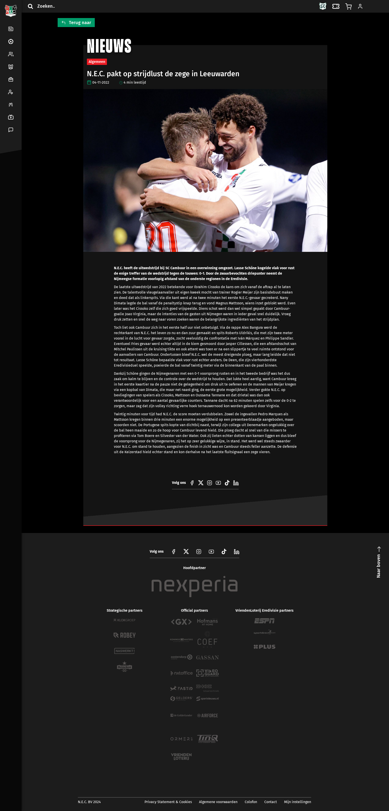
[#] (192, 482)
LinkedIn (10, 183)
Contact (270, 802)
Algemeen (97, 62)
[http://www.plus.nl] (264, 646)
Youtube (211, 551)
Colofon (251, 802)
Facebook (10, 172)
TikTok (20, 183)
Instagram (198, 551)
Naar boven (378, 566)
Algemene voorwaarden (218, 802)
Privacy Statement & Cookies (168, 802)
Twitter (20, 172)
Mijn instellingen (297, 802)
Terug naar (80, 22)
